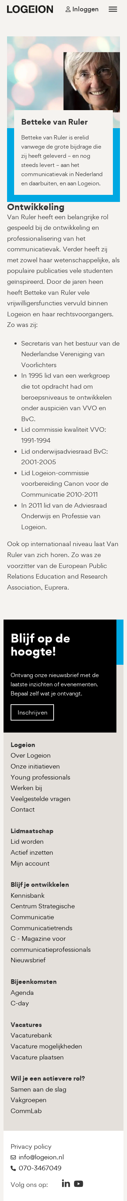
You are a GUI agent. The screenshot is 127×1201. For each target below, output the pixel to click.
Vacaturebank (31, 1035)
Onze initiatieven (35, 766)
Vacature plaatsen (37, 1057)
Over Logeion (31, 755)
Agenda (22, 992)
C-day (20, 1003)
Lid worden (27, 841)
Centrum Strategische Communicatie (43, 911)
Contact (23, 809)
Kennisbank (27, 895)
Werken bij (26, 787)
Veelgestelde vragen (41, 798)
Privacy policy (31, 1146)
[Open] (113, 9)
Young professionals (40, 777)
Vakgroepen (29, 1099)
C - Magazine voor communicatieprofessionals (51, 944)
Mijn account (30, 863)
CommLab (26, 1110)
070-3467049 (40, 1168)
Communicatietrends (41, 928)
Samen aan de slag (38, 1089)
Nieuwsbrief (28, 960)
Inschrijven (33, 712)
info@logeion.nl (41, 1157)
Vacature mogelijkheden (46, 1046)
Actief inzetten (32, 852)
